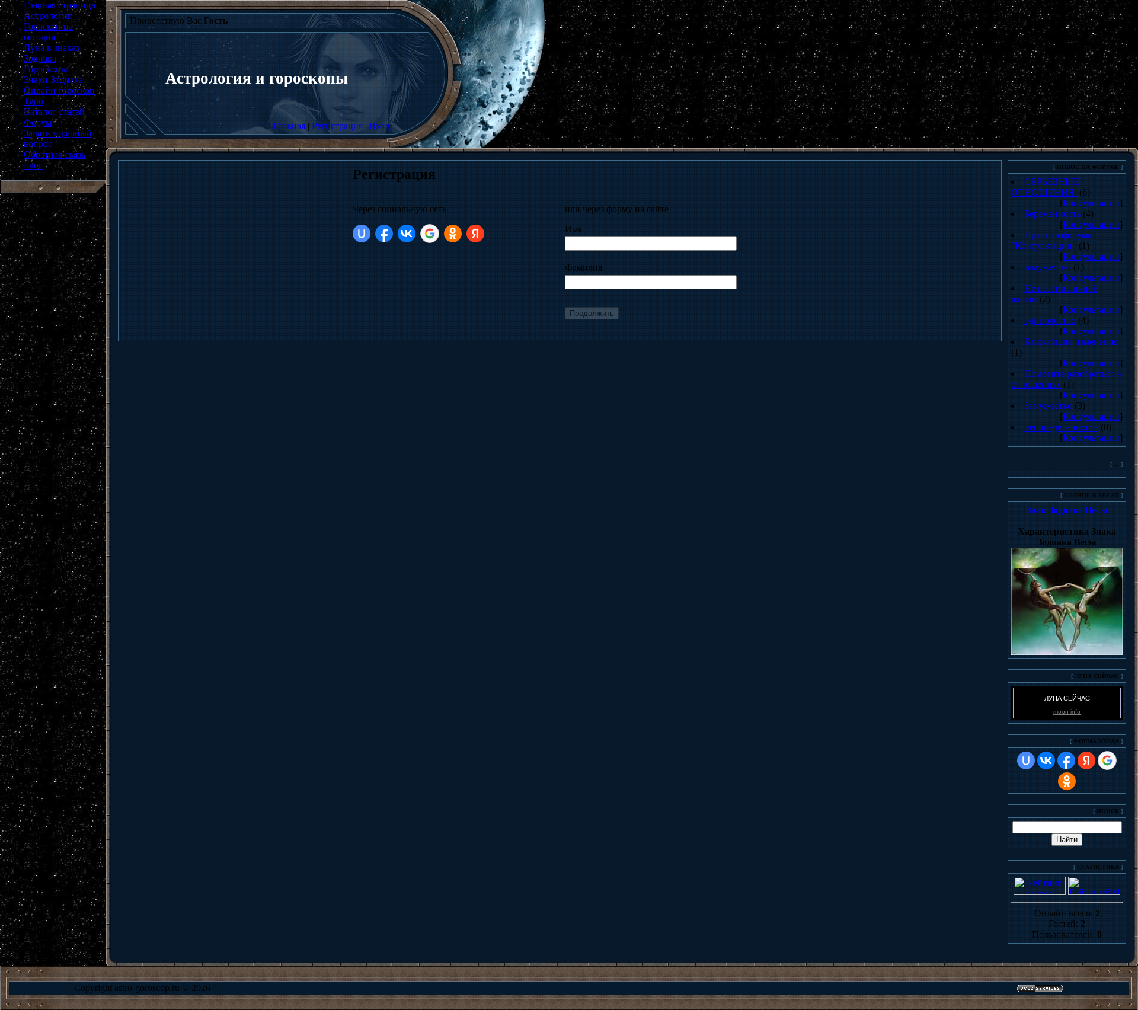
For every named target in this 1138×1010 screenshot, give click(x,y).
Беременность (1052, 214)
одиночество (1050, 320)
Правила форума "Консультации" (1051, 240)
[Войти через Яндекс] (475, 233)
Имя (573, 229)
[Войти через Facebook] (384, 233)
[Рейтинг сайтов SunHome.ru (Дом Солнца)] (1040, 892)
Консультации (1091, 203)
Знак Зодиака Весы (1067, 510)
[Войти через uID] (361, 233)
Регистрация (337, 126)
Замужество (1048, 406)
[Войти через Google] (429, 233)
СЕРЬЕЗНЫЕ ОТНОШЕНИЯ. (1045, 187)
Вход (379, 126)
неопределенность (1061, 427)
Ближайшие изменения (1071, 342)
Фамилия (583, 268)
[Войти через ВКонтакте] (406, 233)
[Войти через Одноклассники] (453, 233)
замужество (1047, 267)
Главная (289, 126)
